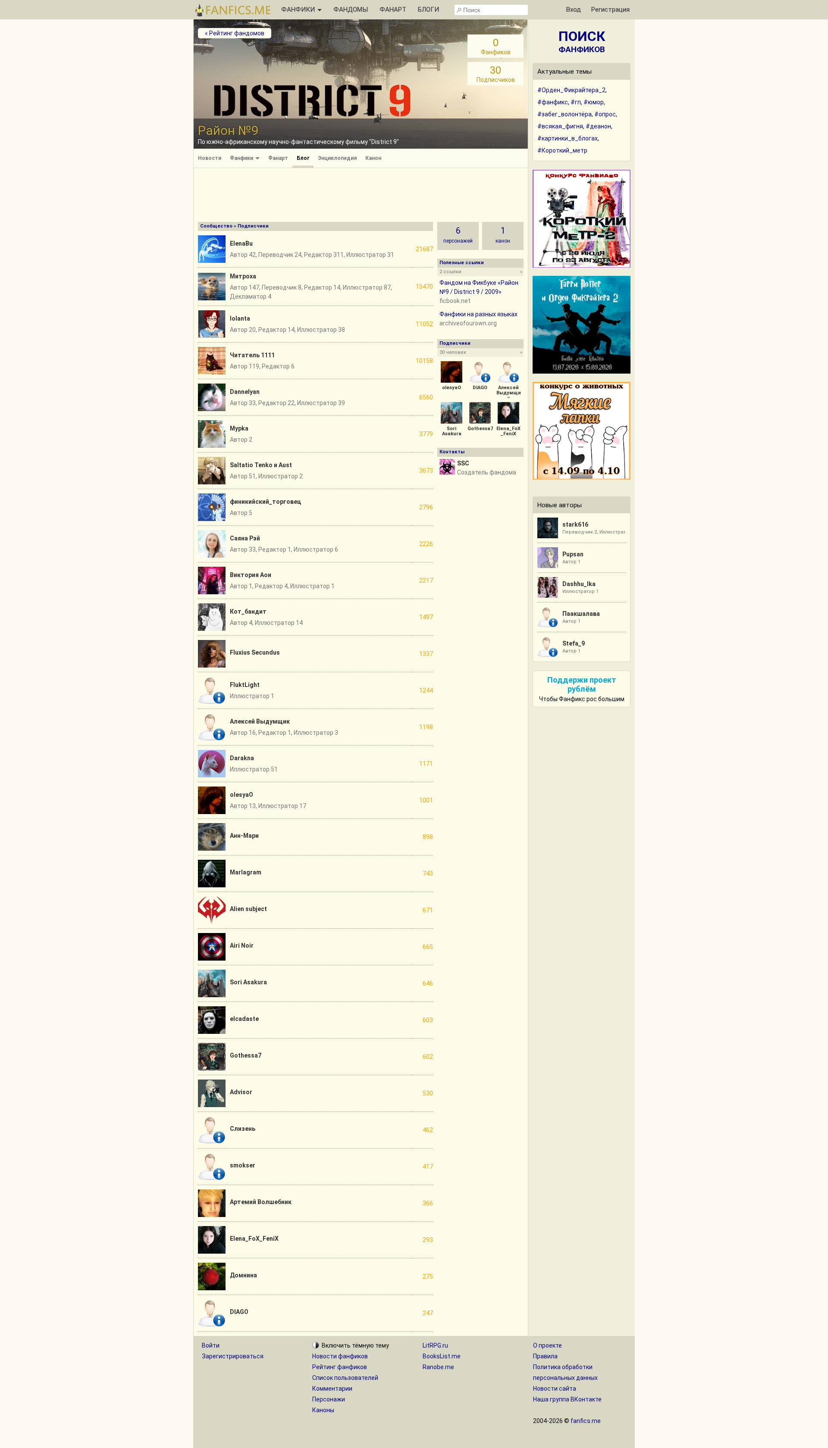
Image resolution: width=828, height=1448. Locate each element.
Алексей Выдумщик (260, 721)
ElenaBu (241, 243)
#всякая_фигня (560, 126)
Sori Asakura (248, 982)
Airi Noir (242, 945)
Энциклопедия (337, 158)
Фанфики (242, 158)
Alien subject (248, 908)
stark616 (575, 524)
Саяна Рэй (245, 538)
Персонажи (328, 1399)
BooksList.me (442, 1356)
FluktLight (245, 684)
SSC (463, 463)
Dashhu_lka (579, 583)
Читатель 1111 (252, 355)
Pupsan (572, 554)
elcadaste (244, 1018)
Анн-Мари (244, 835)
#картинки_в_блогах (567, 138)
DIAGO (239, 1311)
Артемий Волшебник (261, 1201)
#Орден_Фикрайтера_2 (571, 90)
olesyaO (241, 794)
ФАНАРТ (393, 9)
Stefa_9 (573, 643)
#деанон (598, 126)
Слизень (242, 1128)
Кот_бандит (248, 611)
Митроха (243, 276)
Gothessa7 (245, 1055)
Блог (303, 158)
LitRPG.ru (435, 1345)
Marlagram (245, 872)
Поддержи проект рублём (581, 684)
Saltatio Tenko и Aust (261, 465)
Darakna (242, 758)
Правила (545, 1356)
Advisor (241, 1092)
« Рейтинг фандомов (234, 33)
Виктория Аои (250, 574)
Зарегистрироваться (232, 1356)
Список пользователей (345, 1377)
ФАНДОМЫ (350, 9)
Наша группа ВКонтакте (567, 1399)
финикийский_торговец (265, 501)
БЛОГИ (428, 9)
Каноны (323, 1410)
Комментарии (332, 1388)
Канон (373, 158)
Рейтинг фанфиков (339, 1367)
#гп (576, 102)
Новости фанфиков (340, 1356)
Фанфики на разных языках (478, 314)
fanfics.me (586, 1420)
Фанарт (278, 158)
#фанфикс (552, 102)
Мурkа (239, 428)
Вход (573, 9)
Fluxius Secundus (255, 652)
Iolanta (240, 318)
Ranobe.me (438, 1367)
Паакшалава (581, 613)
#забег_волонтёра (564, 114)
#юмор (593, 102)
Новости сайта (554, 1388)
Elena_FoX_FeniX (254, 1238)
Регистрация (610, 9)
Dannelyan (245, 391)
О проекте (547, 1345)
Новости (209, 158)
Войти (211, 1345)
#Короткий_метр (562, 150)
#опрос (605, 114)
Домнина (243, 1275)
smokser (242, 1165)
